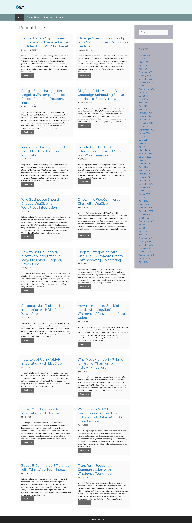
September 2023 (146, 130)
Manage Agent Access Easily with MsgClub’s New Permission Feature (103, 42)
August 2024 (145, 92)
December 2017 (146, 211)
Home (19, 17)
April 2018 (143, 201)
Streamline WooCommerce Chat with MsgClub (99, 201)
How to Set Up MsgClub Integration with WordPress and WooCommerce (99, 151)
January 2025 (145, 76)
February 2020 (145, 174)
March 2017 (144, 235)
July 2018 (143, 197)
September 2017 (146, 221)
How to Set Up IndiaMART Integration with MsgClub (41, 361)
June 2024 (144, 99)
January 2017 (145, 241)
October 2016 (145, 252)
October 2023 (145, 126)
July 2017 (143, 228)
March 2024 (144, 109)
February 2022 (145, 164)
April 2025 (143, 65)
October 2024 (145, 86)
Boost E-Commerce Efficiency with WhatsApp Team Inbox (45, 467)
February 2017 (145, 238)
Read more (28, 75)
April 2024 (143, 106)
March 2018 (144, 204)
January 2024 (145, 116)
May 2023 (143, 143)
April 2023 (143, 147)
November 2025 (146, 55)
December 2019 (146, 180)
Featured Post (33, 17)
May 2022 (143, 160)
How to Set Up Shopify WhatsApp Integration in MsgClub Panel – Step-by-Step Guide (42, 258)
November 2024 (146, 82)
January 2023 (145, 157)
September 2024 (146, 89)
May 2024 (143, 103)
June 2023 (144, 140)
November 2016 (146, 248)
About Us (48, 17)
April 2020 (143, 167)
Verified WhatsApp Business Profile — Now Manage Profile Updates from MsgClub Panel (44, 42)
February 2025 (145, 72)
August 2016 (144, 258)
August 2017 (144, 225)
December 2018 (146, 184)
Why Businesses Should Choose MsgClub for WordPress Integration (40, 203)
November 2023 (146, 123)
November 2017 (146, 214)
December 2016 (146, 245)
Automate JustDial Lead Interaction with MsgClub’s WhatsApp (42, 309)
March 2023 (144, 150)
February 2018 (145, 208)
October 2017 (145, 218)
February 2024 (145, 113)
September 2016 (146, 255)
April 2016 (143, 262)
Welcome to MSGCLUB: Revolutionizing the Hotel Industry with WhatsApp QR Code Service (100, 415)
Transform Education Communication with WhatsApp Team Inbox (96, 469)
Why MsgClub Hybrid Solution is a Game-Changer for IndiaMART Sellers (101, 363)
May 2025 (143, 62)
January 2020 (145, 177)
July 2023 (143, 136)
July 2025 (143, 59)
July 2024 (143, 96)
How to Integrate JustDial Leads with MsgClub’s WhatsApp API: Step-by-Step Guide (101, 311)
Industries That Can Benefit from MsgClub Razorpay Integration (43, 151)
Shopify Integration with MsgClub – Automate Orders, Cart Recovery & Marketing (100, 256)
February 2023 (145, 153)
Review (59, 17)
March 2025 (144, 69)
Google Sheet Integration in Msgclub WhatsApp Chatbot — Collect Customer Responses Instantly (45, 96)
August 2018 (144, 194)
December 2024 (146, 79)
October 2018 (145, 191)
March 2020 (144, 170)
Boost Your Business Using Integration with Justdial (42, 411)
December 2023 (146, 119)
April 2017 (143, 231)
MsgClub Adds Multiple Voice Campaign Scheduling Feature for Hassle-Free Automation (102, 94)
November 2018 (146, 187)
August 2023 (145, 133)
